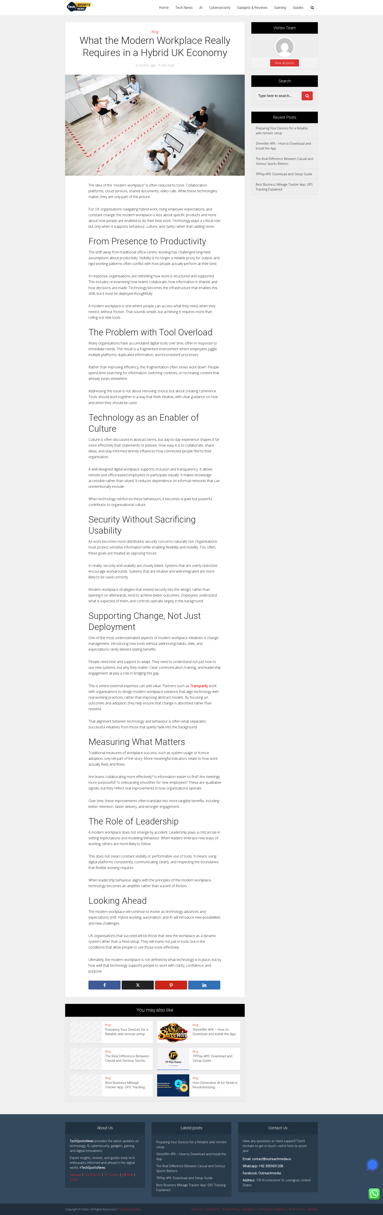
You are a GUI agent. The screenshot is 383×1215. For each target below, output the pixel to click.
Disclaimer (249, 1209)
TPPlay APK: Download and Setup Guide (284, 174)
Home (164, 8)
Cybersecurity (220, 8)
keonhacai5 (92, 1174)
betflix (74, 1179)
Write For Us (297, 1209)
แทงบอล (75, 1174)
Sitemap (312, 1209)
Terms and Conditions (272, 1209)
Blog (154, 31)
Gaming (280, 8)
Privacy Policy (231, 1209)
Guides (298, 8)
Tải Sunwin (111, 1174)
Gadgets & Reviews (252, 8)
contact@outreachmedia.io (271, 1159)
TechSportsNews (129, 1209)
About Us (197, 1209)
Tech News (184, 8)
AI (201, 8)
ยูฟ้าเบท (127, 1174)
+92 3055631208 (271, 1166)
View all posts (284, 63)
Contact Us (212, 1209)
